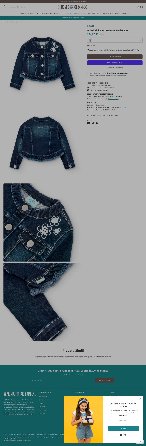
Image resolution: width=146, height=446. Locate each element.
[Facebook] (121, 435)
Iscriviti (123, 428)
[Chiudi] (140, 399)
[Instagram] (124, 435)
